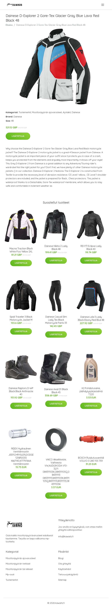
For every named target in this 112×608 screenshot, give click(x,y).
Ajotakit (67, 112)
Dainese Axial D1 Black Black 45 (56, 391)
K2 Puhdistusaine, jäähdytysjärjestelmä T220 (91, 391)
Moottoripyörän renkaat (18, 563)
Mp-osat (10, 574)
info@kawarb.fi (66, 536)
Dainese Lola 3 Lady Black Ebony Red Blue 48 (91, 318)
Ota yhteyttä (64, 563)
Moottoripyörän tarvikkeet (19, 569)
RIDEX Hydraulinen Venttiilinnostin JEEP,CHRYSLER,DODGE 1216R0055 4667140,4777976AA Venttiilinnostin (21, 456)
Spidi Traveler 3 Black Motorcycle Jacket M (21, 318)
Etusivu (9, 25)
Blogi (60, 558)
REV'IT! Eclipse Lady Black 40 (91, 248)
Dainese (76, 112)
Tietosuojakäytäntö (68, 574)
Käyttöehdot (64, 569)
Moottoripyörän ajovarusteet (47, 112)
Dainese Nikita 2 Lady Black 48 (56, 248)
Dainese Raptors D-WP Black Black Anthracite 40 (21, 391)
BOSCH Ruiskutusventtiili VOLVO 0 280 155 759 (91, 459)
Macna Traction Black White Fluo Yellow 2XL (21, 250)
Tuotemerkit (25, 112)
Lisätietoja (18, 136)
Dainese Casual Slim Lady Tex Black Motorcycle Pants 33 (56, 319)
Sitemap (62, 579)
